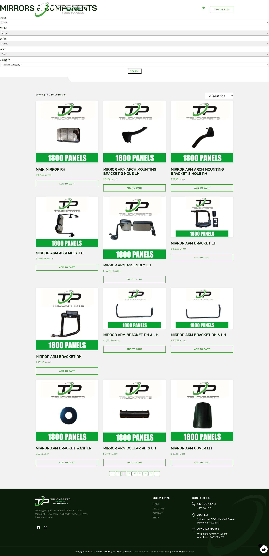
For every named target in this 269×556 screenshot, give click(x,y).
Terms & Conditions (159, 551)
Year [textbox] (4, 54)
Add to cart (67, 183)
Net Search (188, 551)
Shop (177, 9)
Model (3, 28)
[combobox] (134, 22)
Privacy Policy (141, 551)
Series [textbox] (5, 43)
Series (3, 38)
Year (2, 49)
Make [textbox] (4, 22)
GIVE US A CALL (206, 504)
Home (144, 9)
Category (5, 59)
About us (161, 9)
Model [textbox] (5, 33)
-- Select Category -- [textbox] (12, 64)
